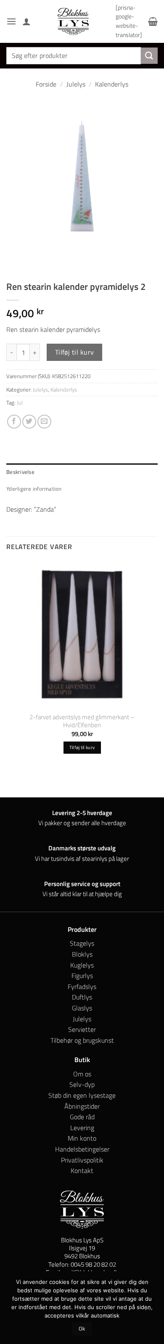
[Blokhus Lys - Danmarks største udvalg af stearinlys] (73, 21)
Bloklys (82, 954)
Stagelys (82, 943)
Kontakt (82, 1170)
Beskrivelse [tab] (20, 472)
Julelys (75, 84)
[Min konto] (26, 21)
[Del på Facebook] (14, 422)
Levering (82, 1128)
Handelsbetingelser (82, 1149)
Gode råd (82, 1117)
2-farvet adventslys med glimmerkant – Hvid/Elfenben (82, 721)
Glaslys (82, 1008)
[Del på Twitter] (29, 422)
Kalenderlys (111, 84)
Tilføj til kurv (74, 352)
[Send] (149, 55)
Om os (82, 1074)
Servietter (82, 1029)
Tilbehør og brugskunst (82, 1040)
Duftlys (82, 997)
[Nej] (147, 1310)
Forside (46, 84)
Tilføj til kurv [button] (82, 747)
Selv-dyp (82, 1084)
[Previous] (14, 262)
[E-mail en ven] (44, 422)
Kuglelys (82, 965)
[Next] (37, 262)
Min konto (82, 1138)
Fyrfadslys (82, 986)
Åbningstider (82, 1106)
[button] (11, 21)
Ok (82, 1329)
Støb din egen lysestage (82, 1095)
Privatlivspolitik (82, 1160)
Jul (20, 402)
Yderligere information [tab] (34, 488)
